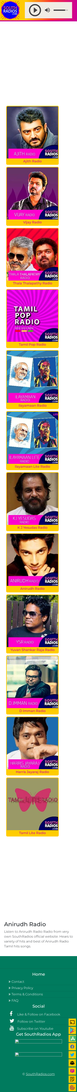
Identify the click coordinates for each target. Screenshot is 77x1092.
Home (38, 974)
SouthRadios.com (40, 1074)
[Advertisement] (38, 63)
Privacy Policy (22, 988)
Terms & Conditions (27, 994)
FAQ (14, 1000)
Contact (17, 982)
